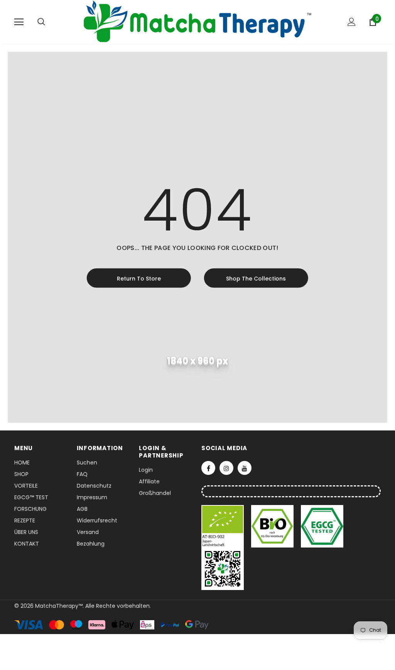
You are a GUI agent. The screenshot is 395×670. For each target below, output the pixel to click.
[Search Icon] (49, 22)
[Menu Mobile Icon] (19, 22)
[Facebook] (208, 468)
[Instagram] (226, 468)
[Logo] (197, 21)
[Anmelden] (352, 22)
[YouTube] (245, 468)
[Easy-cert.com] (223, 526)
